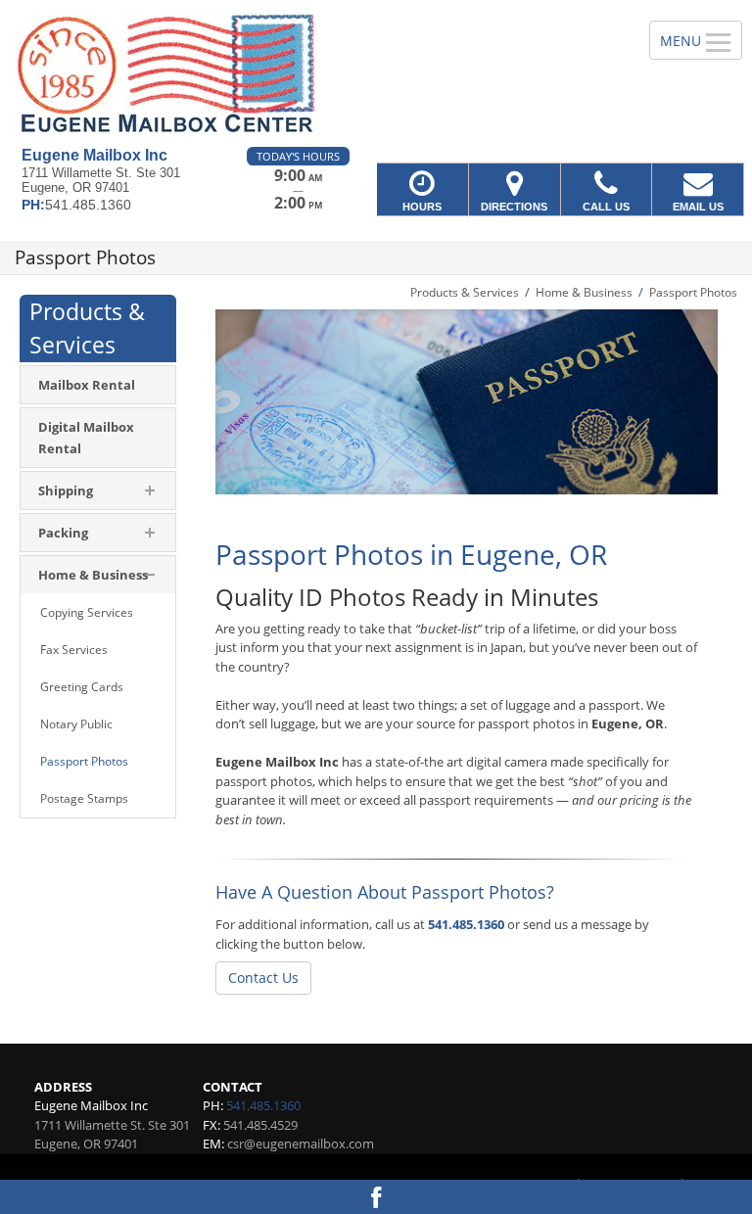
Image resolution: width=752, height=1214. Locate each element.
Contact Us (263, 977)
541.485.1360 (466, 924)
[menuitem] (98, 384)
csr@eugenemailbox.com (300, 1143)
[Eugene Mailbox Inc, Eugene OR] (376, 73)
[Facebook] (376, 1197)
